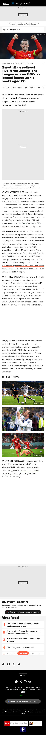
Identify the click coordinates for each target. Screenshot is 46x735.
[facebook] (16, 682)
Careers (38, 687)
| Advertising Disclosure (16, 24)
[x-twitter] (20, 682)
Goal (12, 710)
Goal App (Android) (11, 689)
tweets (29, 286)
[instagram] (25, 682)
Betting (39, 689)
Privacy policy (30, 687)
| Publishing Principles (29, 24)
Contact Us (9, 687)
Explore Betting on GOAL (12, 30)
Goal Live (32, 689)
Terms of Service (19, 687)
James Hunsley (7, 63)
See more (23, 653)
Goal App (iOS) (23, 689)
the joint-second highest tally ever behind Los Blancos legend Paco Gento (23, 265)
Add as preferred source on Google (24, 612)
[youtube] (29, 682)
